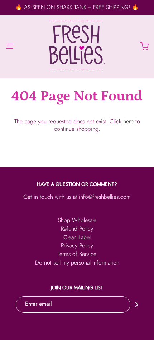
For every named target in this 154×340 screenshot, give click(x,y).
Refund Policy (77, 229)
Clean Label (77, 238)
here (128, 121)
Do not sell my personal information (77, 263)
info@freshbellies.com (105, 197)
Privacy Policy (77, 246)
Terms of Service (77, 254)
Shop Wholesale (77, 220)
